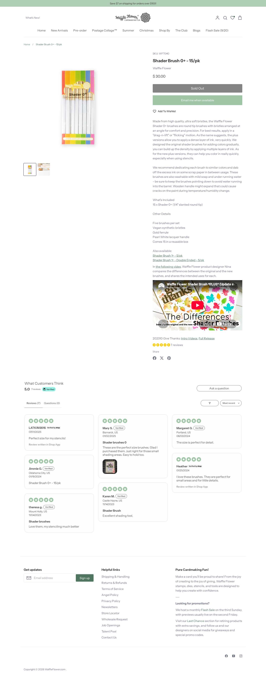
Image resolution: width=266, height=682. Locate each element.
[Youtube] (233, 656)
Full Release (207, 338)
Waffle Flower (162, 68)
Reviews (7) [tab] (34, 403)
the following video (168, 266)
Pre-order (80, 30)
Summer (128, 30)
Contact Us (109, 637)
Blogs (196, 30)
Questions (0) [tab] (52, 403)
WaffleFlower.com (55, 669)
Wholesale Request (115, 619)
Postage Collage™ (104, 30)
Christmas (147, 30)
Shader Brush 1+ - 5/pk (168, 255)
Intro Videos (189, 338)
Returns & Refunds (114, 583)
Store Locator (110, 613)
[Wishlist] (232, 18)
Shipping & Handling (116, 576)
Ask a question (219, 388)
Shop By (164, 30)
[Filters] (210, 403)
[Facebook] (226, 656)
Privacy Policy (111, 601)
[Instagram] (240, 656)
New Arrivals (59, 30)
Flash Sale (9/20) (217, 30)
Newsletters (110, 607)
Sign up (85, 578)
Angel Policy (110, 595)
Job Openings (111, 625)
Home (41, 30)
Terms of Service (113, 589)
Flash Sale (208, 610)
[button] (162, 345)
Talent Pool (109, 631)
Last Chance (195, 621)
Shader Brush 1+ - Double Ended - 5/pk (178, 260)
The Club (181, 30)
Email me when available (197, 100)
